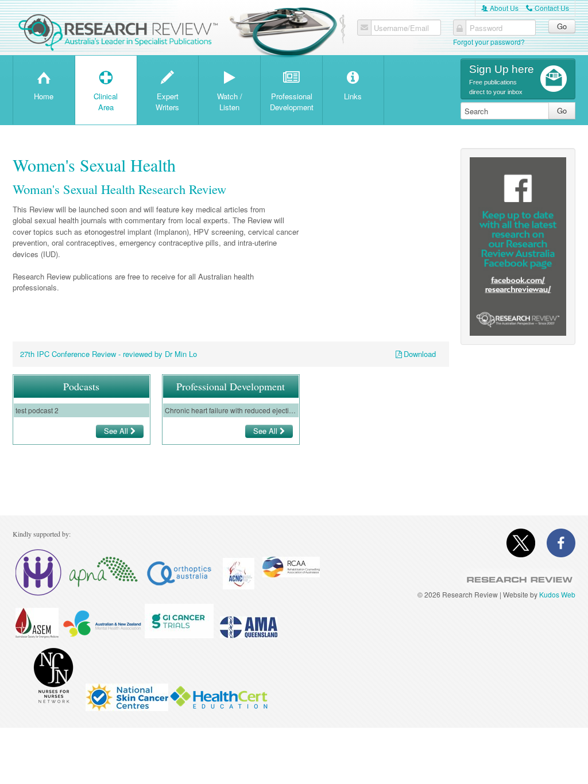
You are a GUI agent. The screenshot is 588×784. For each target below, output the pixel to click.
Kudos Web (557, 594)
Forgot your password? (489, 41)
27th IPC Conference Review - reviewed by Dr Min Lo (108, 353)
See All (117, 430)
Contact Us (547, 8)
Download (420, 353)
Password (486, 28)
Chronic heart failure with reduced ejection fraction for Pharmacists (231, 410)
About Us (500, 8)
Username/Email (401, 28)
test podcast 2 (37, 410)
